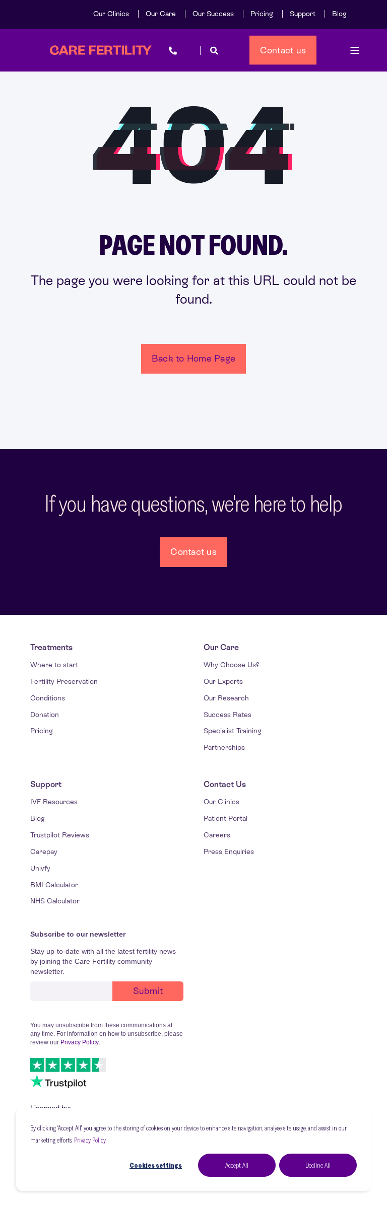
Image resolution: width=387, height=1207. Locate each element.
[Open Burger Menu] (355, 50)
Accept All (236, 1165)
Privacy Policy (90, 1140)
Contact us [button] (283, 49)
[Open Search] (214, 50)
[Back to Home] (100, 50)
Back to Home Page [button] (193, 358)
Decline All (318, 1165)
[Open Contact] (173, 50)
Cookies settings (156, 1165)
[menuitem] (111, 13)
